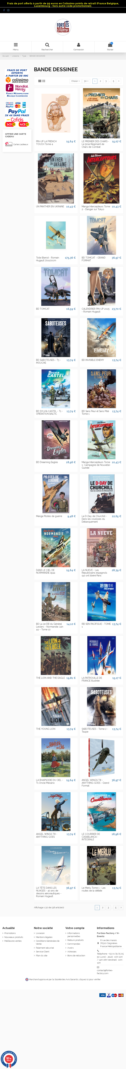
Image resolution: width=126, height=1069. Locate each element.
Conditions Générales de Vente (47, 942)
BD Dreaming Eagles (47, 462)
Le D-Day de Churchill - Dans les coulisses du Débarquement (94, 519)
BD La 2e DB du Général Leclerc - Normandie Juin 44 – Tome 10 (49, 627)
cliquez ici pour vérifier (89, 979)
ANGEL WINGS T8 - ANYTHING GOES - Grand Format (95, 783)
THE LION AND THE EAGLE (50, 678)
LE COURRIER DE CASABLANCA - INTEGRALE (91, 837)
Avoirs (70, 948)
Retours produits (75, 940)
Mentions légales (44, 937)
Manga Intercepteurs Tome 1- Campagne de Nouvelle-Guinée (96, 465)
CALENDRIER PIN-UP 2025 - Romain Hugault (95, 310)
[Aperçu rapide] (56, 137)
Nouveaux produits (13, 937)
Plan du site (41, 955)
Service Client (42, 951)
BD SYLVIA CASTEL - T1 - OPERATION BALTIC (49, 412)
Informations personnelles (73, 934)
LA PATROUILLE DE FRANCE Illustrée (92, 679)
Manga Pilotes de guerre (49, 516)
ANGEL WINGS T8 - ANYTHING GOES (46, 835)
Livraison (40, 933)
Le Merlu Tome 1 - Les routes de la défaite (93, 889)
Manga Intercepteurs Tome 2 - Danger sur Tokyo (96, 208)
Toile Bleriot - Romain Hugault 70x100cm (47, 259)
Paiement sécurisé (45, 948)
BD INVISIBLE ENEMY (93, 360)
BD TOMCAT (43, 309)
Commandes (73, 944)
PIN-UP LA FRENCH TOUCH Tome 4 (46, 142)
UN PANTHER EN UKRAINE (50, 206)
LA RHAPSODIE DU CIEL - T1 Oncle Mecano (49, 781)
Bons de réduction (76, 955)
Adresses (71, 951)
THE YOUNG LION (45, 729)
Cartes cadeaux (20, 144)
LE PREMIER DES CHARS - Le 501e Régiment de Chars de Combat (95, 144)
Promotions (10, 933)
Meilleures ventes (12, 941)
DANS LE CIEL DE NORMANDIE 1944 (45, 571)
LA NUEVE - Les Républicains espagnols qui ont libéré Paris (94, 573)
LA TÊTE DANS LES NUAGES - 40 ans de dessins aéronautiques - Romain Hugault (48, 892)
